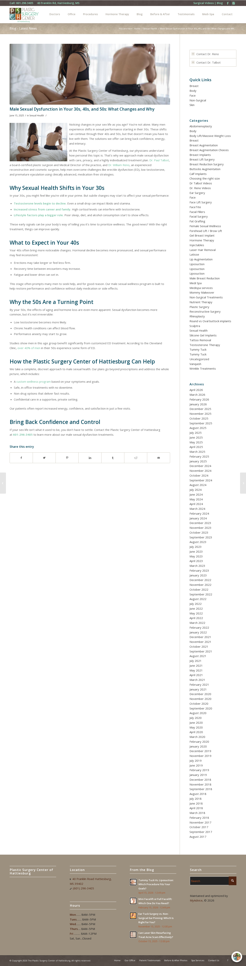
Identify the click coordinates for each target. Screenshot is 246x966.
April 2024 (196, 504)
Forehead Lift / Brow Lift (205, 231)
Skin (191, 105)
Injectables (196, 245)
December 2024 (200, 466)
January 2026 (198, 404)
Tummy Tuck (197, 349)
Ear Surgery (197, 193)
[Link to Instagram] (233, 3)
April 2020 (196, 732)
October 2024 (198, 475)
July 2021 (195, 661)
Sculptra (194, 326)
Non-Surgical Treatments (206, 297)
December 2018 (200, 779)
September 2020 (200, 708)
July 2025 (195, 433)
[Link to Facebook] (227, 3)
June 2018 (196, 803)
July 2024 (195, 490)
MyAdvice (196, 900)
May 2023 (196, 556)
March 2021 (197, 680)
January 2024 (198, 518)
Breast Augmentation (203, 145)
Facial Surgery (198, 216)
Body (192, 91)
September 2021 (200, 651)
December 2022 (200, 580)
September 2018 (200, 789)
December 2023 (200, 523)
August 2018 (197, 794)
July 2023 (195, 547)
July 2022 (195, 604)
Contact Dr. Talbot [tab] (208, 62)
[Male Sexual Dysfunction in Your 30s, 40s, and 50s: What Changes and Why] (90, 74)
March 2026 (197, 394)
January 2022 (198, 632)
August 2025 (197, 428)
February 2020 (199, 741)
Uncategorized (199, 359)
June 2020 (196, 722)
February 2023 (199, 570)
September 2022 (200, 594)
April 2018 (196, 808)
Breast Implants (200, 155)
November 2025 (200, 414)
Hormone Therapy (201, 240)
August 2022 (197, 599)
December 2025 (200, 409)
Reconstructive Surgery (205, 311)
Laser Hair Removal (202, 250)
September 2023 (200, 537)
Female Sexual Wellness (205, 226)
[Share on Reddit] (135, 458)
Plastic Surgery (199, 307)
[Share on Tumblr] (112, 458)
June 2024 (196, 494)
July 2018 (195, 798)
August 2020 (197, 713)
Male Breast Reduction (204, 278)
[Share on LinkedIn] (90, 458)
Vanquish (195, 364)
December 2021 (200, 637)
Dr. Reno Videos (200, 188)
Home (137, 28)
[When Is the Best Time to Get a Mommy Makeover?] (243, 483)
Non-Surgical (197, 100)
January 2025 (198, 461)
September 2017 (200, 832)
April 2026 (196, 390)
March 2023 (197, 566)
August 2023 (197, 542)
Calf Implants (198, 174)
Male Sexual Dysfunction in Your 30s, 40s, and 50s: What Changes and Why (82, 109)
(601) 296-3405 (83, 888)
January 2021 (198, 689)
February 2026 (199, 399)
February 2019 (199, 770)
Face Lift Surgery (200, 202)
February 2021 (199, 684)
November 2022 (200, 585)
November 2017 (200, 822)
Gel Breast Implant (201, 235)
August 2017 (197, 837)
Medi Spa (195, 283)
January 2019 (198, 775)
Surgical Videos (203, 3)
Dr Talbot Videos (200, 183)
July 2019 (195, 760)
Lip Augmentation (201, 259)
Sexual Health (150, 28)
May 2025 (196, 442)
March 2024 (197, 509)
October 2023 (198, 532)
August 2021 (197, 656)
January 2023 (198, 575)
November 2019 (200, 756)
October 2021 (198, 646)
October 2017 (198, 827)
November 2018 (200, 784)
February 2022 (199, 627)
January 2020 (198, 746)
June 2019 (196, 765)
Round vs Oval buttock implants (210, 321)
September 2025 (200, 423)
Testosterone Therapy (204, 345)
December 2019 (200, 751)
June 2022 (196, 608)
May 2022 (196, 613)
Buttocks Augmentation (204, 169)
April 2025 (196, 447)
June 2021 (196, 665)
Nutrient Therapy (200, 302)
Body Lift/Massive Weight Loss (210, 136)
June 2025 (196, 437)
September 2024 (200, 480)
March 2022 (197, 623)
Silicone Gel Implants (203, 335)
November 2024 (200, 471)
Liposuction (196, 264)
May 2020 (196, 727)
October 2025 (198, 418)
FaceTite (195, 207)
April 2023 (196, 561)
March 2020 (197, 737)
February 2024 (199, 513)
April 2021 (196, 675)
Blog (220, 3)
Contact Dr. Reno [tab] (207, 54)
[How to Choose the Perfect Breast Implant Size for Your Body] (3, 483)
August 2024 (197, 485)
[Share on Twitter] (44, 458)
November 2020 (200, 699)
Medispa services (201, 288)
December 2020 (200, 694)
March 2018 (197, 813)
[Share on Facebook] (21, 458)
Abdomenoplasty (200, 126)
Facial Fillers (197, 212)
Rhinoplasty (197, 316)
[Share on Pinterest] (67, 458)
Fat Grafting (197, 221)
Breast (194, 86)
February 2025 (199, 456)
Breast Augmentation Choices (209, 150)
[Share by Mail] (158, 458)
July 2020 (195, 718)
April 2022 (196, 618)
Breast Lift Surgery (202, 159)
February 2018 (199, 817)
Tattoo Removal (200, 340)
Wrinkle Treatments (202, 368)
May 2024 (196, 499)
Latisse (194, 254)
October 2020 (198, 703)
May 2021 (196, 670)
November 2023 (200, 528)
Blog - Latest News (23, 28)
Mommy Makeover (201, 292)
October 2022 (198, 589)
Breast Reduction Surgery (206, 164)
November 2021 (200, 642)
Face (192, 95)
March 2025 (197, 452)
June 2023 (196, 551)
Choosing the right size (204, 178)
